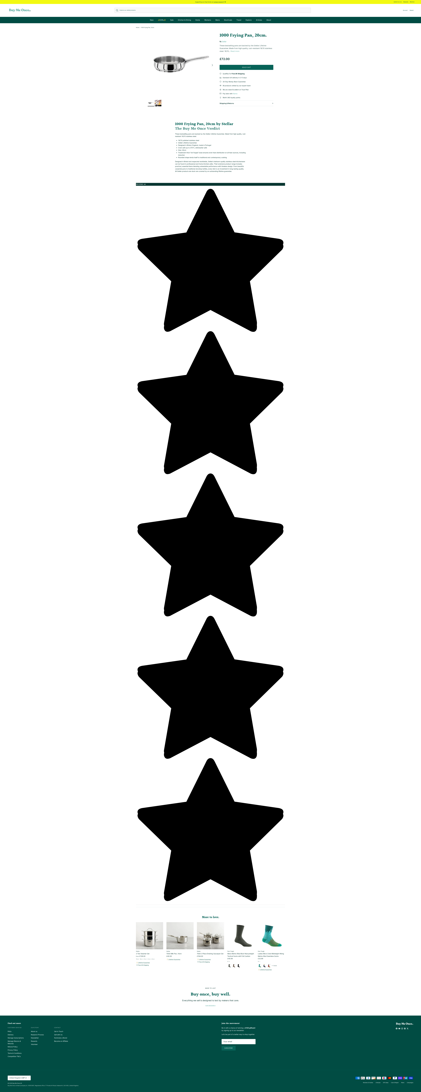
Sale (172, 20)
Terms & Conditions (14, 1053)
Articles (259, 20)
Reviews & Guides (368, 1082)
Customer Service (15, 1027)
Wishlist (412, 2)
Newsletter (35, 1038)
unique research (219, 2)
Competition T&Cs (14, 1056)
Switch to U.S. (398, 2)
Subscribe (228, 1048)
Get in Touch (58, 1031)
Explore (249, 20)
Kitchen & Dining (184, 20)
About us (34, 1031)
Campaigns (410, 1082)
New (151, 20)
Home (197, 20)
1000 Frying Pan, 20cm (147, 27)
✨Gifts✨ (162, 20)
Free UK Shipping (143, 965)
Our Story (35, 1027)
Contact (57, 1027)
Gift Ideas (385, 1082)
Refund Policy (13, 1047)
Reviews (141, 184)
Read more (235, 51)
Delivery (10, 1035)
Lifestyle (378, 1082)
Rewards (405, 2)
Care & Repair (395, 1082)
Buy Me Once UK (17, 1083)
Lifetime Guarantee (144, 963)
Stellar (224, 41)
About (268, 20)
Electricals (228, 20)
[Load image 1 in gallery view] (181, 64)
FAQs (9, 1031)
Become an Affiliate (61, 1041)
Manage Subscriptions (16, 1038)
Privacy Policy (13, 1050)
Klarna (235, 94)
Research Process (37, 1035)
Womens (207, 20)
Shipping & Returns (227, 103)
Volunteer (34, 1044)
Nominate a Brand (60, 1038)
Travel (238, 20)
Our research (210, 1005)
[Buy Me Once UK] (20, 10)
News (402, 1082)
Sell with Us (58, 1035)
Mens (217, 20)
